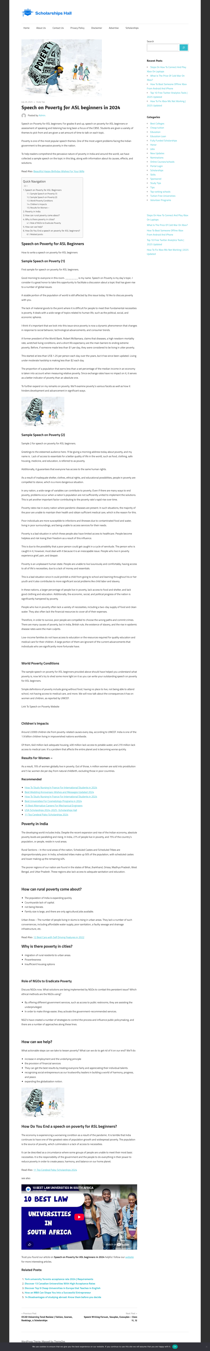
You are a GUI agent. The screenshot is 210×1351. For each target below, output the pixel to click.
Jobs (152, 149)
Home (26, 28)
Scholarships (132, 28)
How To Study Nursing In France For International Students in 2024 (61, 787)
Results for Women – (39, 207)
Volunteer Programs (160, 200)
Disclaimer (96, 28)
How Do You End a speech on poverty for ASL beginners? (52, 230)
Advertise (114, 28)
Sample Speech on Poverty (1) (43, 193)
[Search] (184, 47)
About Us (41, 28)
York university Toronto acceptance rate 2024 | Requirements (59, 1279)
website (129, 1257)
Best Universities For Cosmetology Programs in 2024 (53, 801)
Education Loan (158, 136)
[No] (206, 1346)
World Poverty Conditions (41, 200)
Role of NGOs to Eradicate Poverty (45, 223)
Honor (153, 145)
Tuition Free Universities (162, 196)
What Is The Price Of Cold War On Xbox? (167, 225)
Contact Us (58, 28)
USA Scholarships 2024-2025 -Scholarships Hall (51, 810)
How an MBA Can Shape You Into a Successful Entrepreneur (58, 1292)
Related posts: (36, 234)
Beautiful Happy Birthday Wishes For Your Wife (58, 171)
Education (155, 132)
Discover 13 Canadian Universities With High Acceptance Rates (60, 1283)
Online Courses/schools (162, 162)
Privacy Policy (77, 28)
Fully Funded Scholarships (163, 140)
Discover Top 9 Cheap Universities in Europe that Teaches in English (62, 1288)
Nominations (156, 157)
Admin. (42, 115)
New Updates (157, 153)
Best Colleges (157, 123)
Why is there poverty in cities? (40, 219)
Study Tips (40, 101)
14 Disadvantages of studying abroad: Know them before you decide (63, 1297)
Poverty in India (32, 211)
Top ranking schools (160, 192)
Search (150, 41)
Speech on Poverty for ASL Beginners (43, 190)
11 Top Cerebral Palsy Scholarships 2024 (46, 814)
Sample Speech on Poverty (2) (43, 197)
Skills (153, 174)
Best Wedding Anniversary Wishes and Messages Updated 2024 (59, 792)
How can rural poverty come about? (42, 215)
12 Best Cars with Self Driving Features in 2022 (58, 937)
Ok (175, 1346)
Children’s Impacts (38, 204)
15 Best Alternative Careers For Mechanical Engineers (53, 805)
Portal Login (156, 166)
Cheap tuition (157, 128)
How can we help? (34, 226)
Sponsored (155, 179)
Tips (152, 187)
